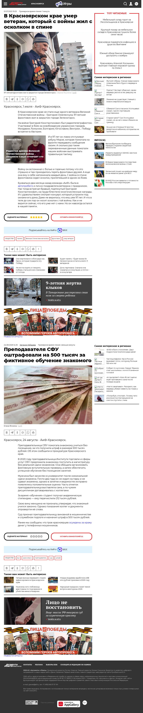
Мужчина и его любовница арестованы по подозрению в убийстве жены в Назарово (29, 589)
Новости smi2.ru (13, 336)
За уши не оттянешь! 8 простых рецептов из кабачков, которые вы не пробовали (122, 129)
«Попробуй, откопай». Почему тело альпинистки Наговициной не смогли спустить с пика (121, 398)
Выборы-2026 (51, 665)
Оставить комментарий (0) (71, 217)
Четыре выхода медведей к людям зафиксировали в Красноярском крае (31, 580)
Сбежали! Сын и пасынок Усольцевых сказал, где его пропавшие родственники (122, 111)
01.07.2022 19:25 (10, 11)
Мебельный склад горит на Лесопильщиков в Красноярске (116, 21)
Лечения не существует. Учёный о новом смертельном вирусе (121, 100)
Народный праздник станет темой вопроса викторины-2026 (75, 588)
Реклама (39, 665)
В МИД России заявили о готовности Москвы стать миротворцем (122, 182)
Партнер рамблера (47, 702)
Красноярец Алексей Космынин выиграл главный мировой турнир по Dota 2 (117, 65)
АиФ (74, 93)
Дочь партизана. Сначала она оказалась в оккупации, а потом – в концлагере (74, 270)
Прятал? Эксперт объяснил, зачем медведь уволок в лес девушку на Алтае (121, 92)
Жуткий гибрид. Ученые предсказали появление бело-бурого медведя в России (122, 83)
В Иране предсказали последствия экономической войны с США (121, 163)
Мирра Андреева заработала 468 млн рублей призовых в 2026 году (75, 579)
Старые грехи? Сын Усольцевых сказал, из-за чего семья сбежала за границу (122, 120)
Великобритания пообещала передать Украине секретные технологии (118, 146)
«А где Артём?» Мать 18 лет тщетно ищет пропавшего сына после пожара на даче (121, 379)
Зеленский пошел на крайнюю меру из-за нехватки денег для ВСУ (121, 172)
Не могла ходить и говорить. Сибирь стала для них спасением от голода (30, 270)
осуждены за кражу (80, 522)
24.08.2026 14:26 (11, 345)
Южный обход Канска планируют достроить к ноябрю (117, 54)
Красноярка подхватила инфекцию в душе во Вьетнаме (117, 43)
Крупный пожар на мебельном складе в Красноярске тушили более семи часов (117, 32)
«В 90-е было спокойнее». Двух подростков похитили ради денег (121, 351)
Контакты (27, 665)
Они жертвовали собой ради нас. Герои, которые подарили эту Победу (30, 261)
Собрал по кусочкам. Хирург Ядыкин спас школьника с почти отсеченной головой (122, 370)
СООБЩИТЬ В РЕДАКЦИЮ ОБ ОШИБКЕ (75, 665)
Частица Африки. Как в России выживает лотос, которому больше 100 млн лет (121, 361)
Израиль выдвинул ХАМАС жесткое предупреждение (121, 154)
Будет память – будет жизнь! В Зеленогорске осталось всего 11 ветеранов (74, 261)
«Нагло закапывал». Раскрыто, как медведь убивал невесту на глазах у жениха (122, 388)
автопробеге (26, 186)
